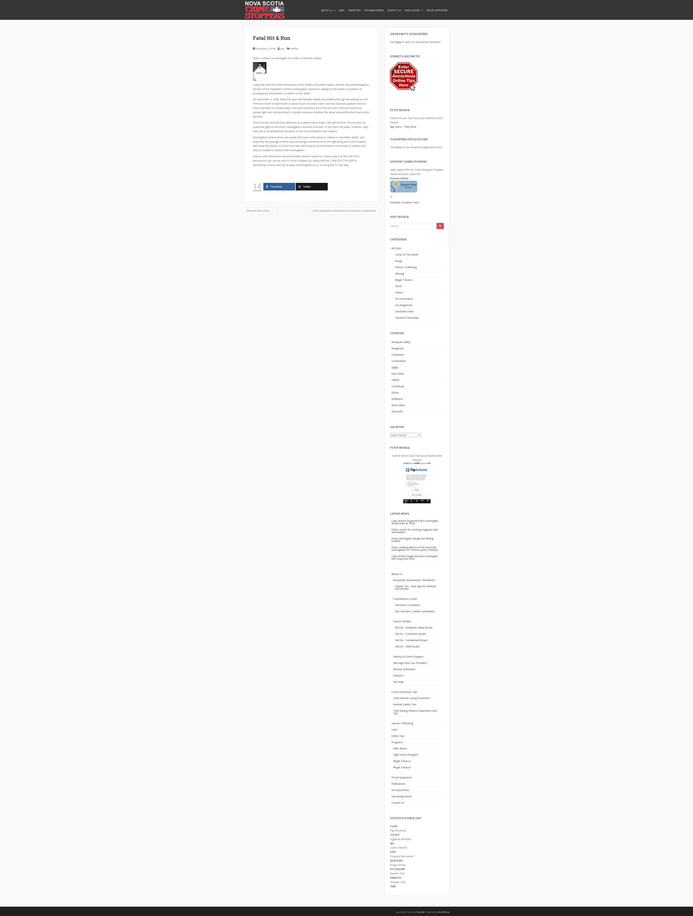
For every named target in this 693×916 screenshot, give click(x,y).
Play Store (410, 126)
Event (398, 286)
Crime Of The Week (406, 254)
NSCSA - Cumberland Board (411, 640)
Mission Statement (404, 669)
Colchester (397, 354)
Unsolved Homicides (407, 317)
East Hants (397, 373)
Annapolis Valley (400, 342)
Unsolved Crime (404, 311)
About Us (326, 10)
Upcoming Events (374, 10)
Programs (397, 742)
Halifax (294, 48)
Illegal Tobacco (404, 280)
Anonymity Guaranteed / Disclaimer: (414, 580)
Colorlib (420, 912)
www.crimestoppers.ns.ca (304, 165)
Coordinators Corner (405, 599)
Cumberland (398, 361)
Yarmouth (397, 411)
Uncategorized (403, 305)
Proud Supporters (437, 10)
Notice (399, 292)
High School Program (405, 754)
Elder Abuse (400, 748)
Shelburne (397, 399)
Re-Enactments (404, 298)
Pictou (395, 392)
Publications (412, 10)
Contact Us (394, 10)
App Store (396, 126)
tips (282, 48)
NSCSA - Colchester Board (410, 634)
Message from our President (410, 663)
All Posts (396, 248)
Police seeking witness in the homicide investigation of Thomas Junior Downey (414, 549)
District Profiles (402, 621)
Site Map (398, 682)
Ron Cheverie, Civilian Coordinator (415, 611)
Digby (394, 367)
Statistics (398, 675)
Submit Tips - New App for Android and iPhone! (415, 587)
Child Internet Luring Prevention (411, 698)
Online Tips (354, 10)
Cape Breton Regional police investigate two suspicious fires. (414, 557)
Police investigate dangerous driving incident (412, 540)
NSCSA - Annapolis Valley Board (413, 627)
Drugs (398, 261)
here (398, 42)
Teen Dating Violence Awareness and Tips (415, 712)
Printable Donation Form (404, 202)
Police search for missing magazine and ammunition (414, 531)
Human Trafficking (406, 267)
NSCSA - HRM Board (407, 646)
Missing (399, 273)
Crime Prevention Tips (404, 692)
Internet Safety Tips (404, 704)
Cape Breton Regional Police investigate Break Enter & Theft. (414, 522)
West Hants (398, 405)
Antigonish (397, 348)
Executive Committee (407, 605)
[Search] (440, 226)
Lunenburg (397, 386)
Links (341, 10)
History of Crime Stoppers (408, 656)
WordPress (443, 912)
